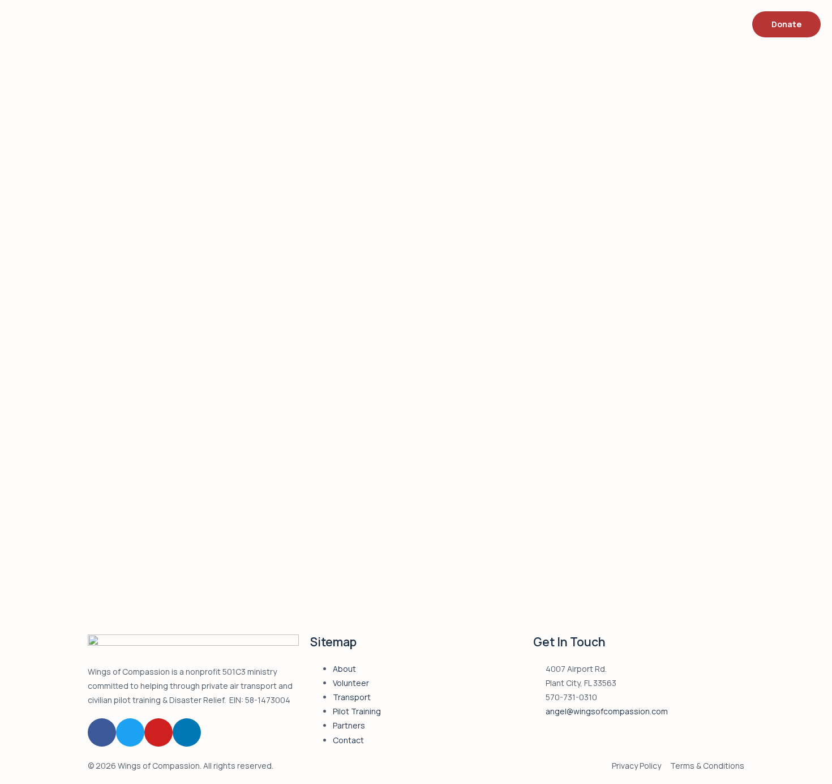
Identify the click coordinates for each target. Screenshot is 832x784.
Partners (349, 725)
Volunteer (351, 683)
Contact (348, 740)
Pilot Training (357, 711)
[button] (786, 24)
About (344, 668)
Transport (352, 697)
